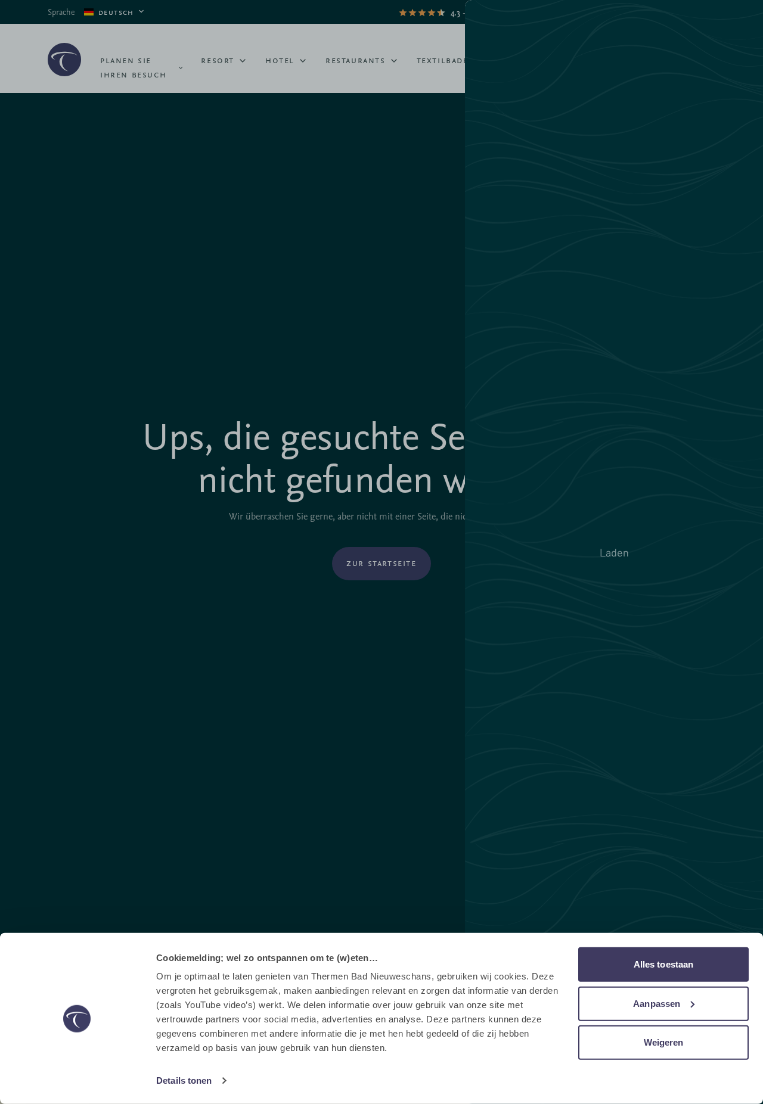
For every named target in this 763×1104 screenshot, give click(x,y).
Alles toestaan (663, 964)
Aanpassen (656, 1003)
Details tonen (184, 1080)
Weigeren (664, 1042)
